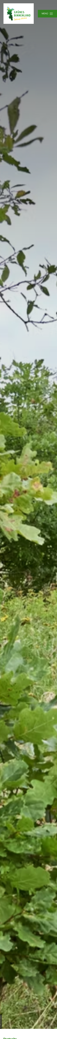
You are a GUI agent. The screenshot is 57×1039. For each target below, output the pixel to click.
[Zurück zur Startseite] (18, 13)
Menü (45, 14)
